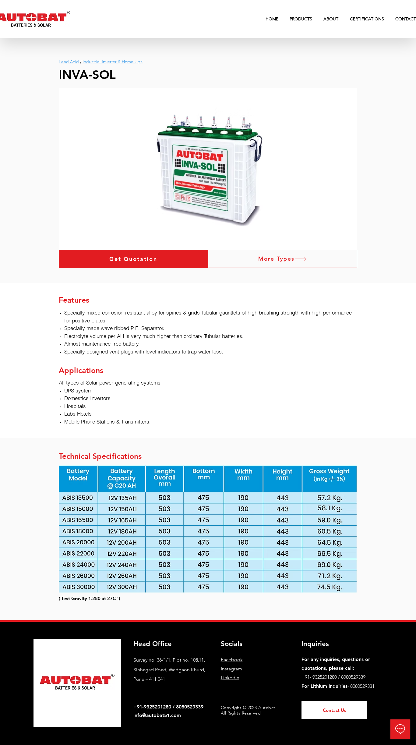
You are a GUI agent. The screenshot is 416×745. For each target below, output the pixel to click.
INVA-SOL (87, 74)
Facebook (232, 659)
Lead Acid (69, 62)
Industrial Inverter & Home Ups (113, 62)
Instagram (231, 669)
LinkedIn (230, 677)
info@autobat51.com (157, 715)
